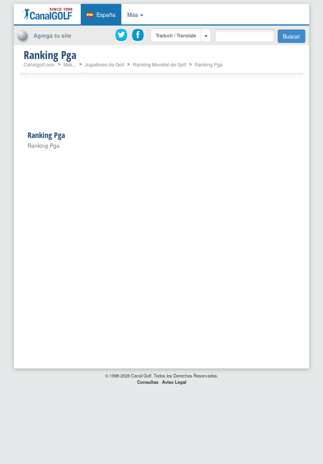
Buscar (291, 36)
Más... (69, 64)
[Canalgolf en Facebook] (138, 35)
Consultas (147, 382)
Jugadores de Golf (104, 64)
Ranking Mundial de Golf (159, 64)
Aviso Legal (174, 382)
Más (133, 14)
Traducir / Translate (176, 35)
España (106, 14)
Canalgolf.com (39, 64)
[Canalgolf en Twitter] (121, 35)
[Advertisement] (256, 60)
